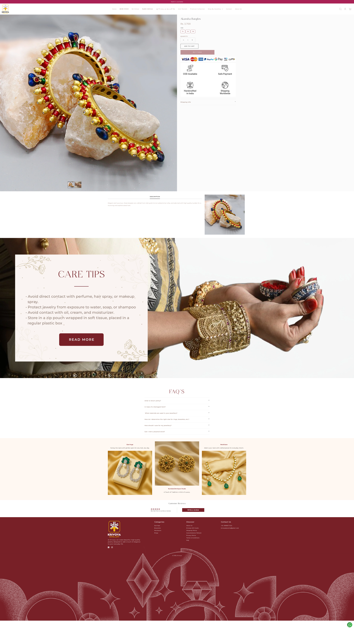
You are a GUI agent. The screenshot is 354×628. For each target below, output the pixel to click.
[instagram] (112, 547)
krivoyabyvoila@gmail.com (230, 528)
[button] (340, 9)
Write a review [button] (193, 510)
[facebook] (108, 547)
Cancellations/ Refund (193, 533)
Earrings (157, 525)
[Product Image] (88, 103)
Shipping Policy (191, 530)
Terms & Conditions (192, 538)
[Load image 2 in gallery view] (78, 185)
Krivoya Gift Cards (192, 528)
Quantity (184, 36)
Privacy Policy (191, 535)
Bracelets (157, 528)
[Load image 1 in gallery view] (71, 185)
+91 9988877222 (226, 525)
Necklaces (157, 530)
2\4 (183, 31)
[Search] (340, 9)
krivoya (179, 555)
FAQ (187, 540)
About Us (189, 525)
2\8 (193, 31)
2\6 (188, 31)
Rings (156, 533)
